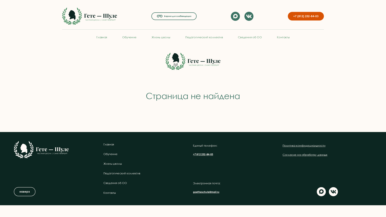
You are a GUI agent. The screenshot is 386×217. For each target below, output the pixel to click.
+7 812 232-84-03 (203, 154)
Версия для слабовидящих (177, 16)
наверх (24, 191)
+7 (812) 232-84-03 (305, 16)
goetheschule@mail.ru (206, 191)
